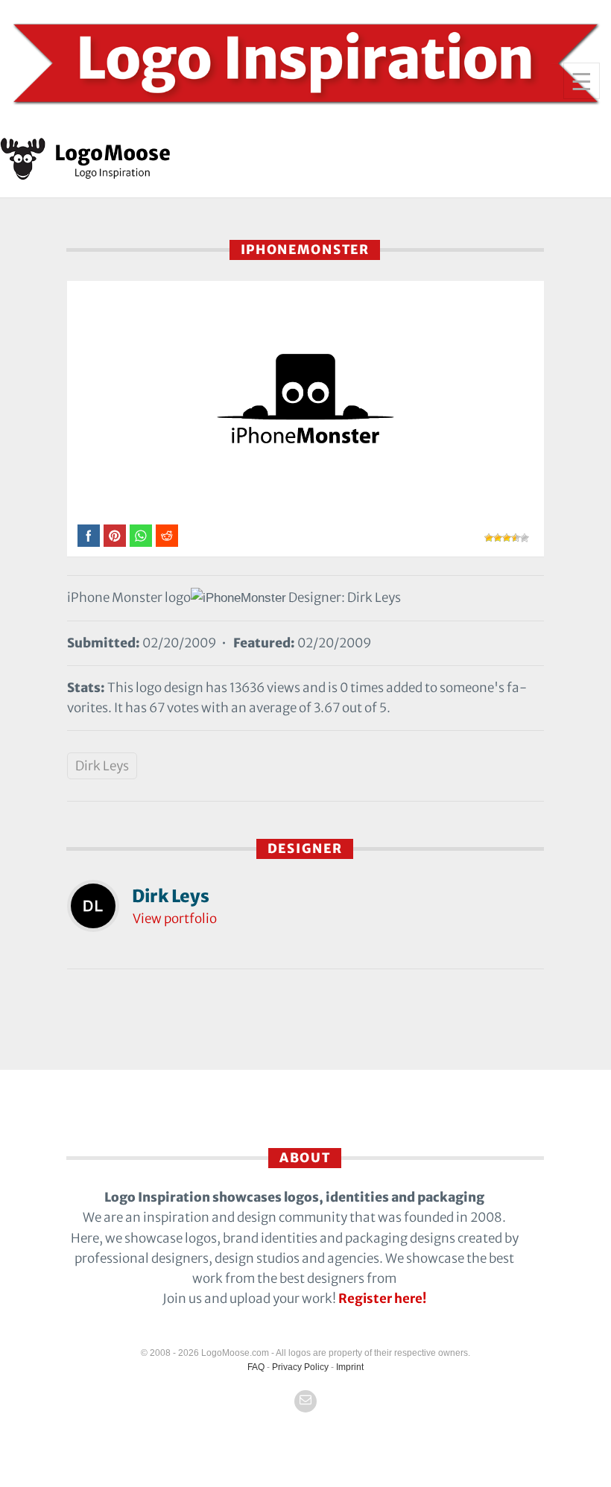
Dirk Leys (102, 766)
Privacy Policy (300, 1367)
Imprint (350, 1367)
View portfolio (175, 918)
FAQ (256, 1367)
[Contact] (305, 1401)
